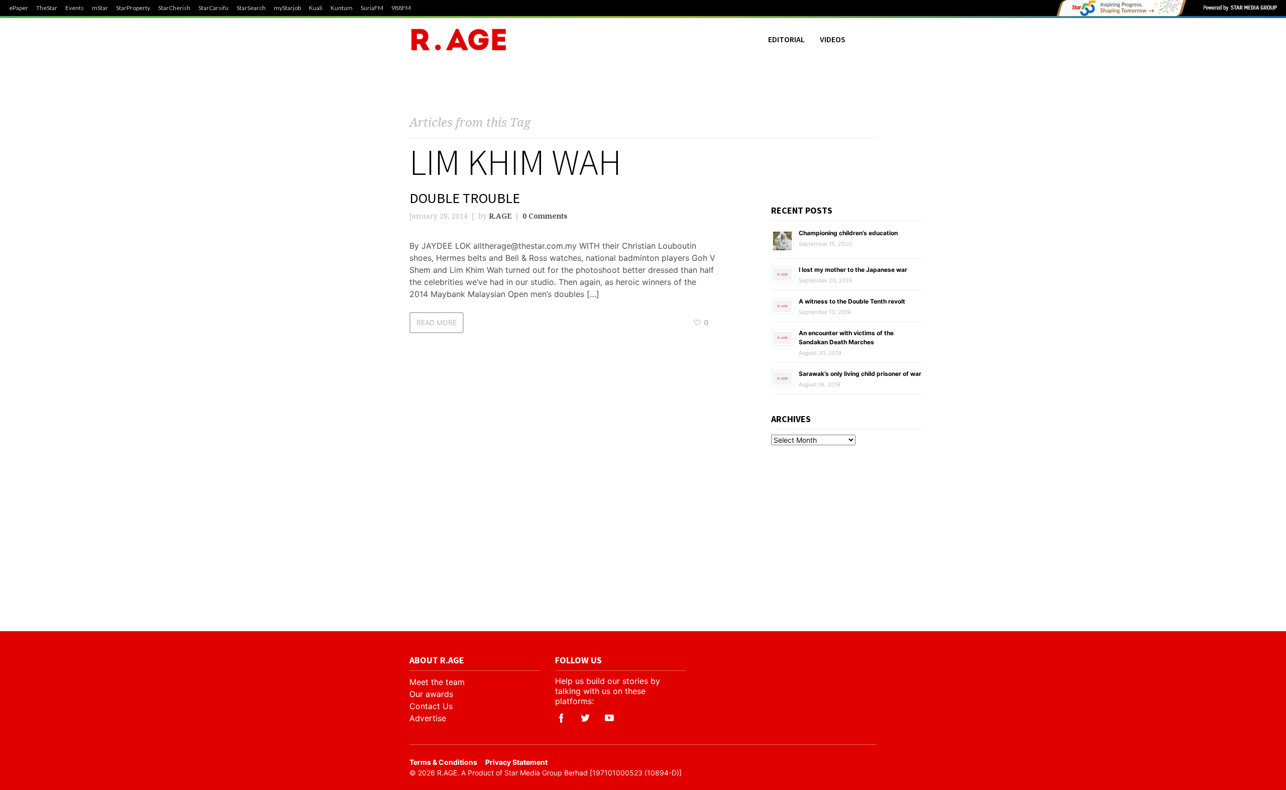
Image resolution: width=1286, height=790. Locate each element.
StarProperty (133, 8)
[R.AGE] (458, 39)
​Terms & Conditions (443, 762)
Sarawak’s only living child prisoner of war (860, 373)
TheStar (46, 8)
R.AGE (500, 216)
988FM (401, 8)
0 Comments (545, 216)
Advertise (427, 718)
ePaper (18, 8)
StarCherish (174, 8)
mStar (100, 8)
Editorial (786, 39)
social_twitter (585, 718)
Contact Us (431, 706)
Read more (436, 322)
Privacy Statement (516, 762)
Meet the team (437, 682)
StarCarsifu (213, 8)
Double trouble (464, 198)
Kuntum (342, 8)
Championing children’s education (848, 233)
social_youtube (609, 718)
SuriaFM (372, 8)
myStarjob (287, 8)
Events (74, 8)
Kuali (316, 8)
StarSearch (251, 8)
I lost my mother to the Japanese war (853, 269)
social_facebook (561, 718)
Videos (832, 39)
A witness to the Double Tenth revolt (852, 301)
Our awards (431, 694)
